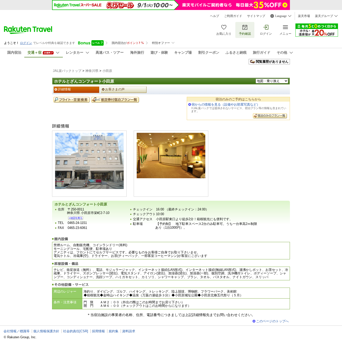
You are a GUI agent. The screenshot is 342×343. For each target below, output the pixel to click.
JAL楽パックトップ (67, 71)
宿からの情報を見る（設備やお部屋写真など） (226, 104)
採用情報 (98, 331)
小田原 (107, 71)
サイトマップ (256, 16)
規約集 (113, 331)
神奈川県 (91, 71)
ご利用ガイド (233, 16)
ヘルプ (214, 16)
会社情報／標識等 (17, 331)
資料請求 (128, 331)
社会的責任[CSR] (75, 331)
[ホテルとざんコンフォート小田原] (75, 218)
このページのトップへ (272, 321)
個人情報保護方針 (46, 331)
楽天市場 (304, 16)
